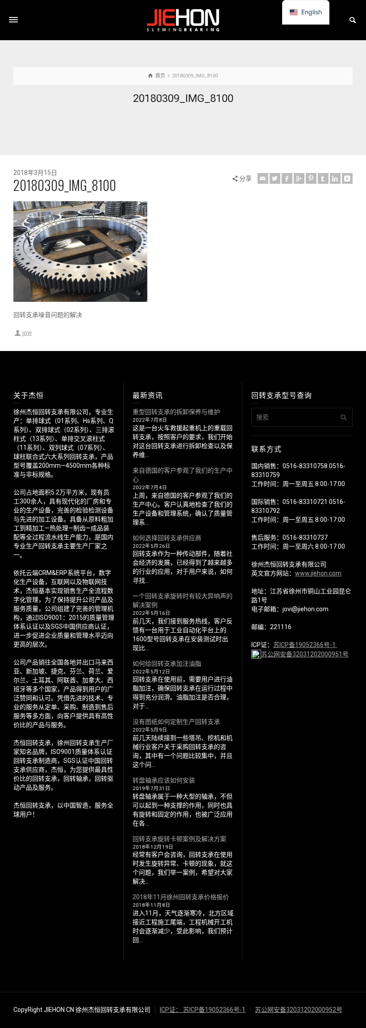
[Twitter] (275, 178)
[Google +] (299, 178)
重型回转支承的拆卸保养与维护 (176, 411)
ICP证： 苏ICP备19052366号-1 (202, 1009)
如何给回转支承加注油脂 (167, 663)
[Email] (263, 178)
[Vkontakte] (347, 178)
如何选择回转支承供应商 (167, 537)
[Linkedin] (335, 178)
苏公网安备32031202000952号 (298, 1009)
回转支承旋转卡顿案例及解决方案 (179, 838)
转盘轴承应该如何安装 (164, 780)
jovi (27, 332)
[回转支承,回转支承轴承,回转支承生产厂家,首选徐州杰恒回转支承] (183, 19)
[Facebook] (287, 178)
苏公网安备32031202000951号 (305, 654)
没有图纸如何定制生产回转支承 (176, 721)
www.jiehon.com (318, 573)
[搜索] (353, 20)
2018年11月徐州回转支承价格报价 (181, 897)
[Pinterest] (311, 178)
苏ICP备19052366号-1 (305, 644)
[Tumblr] (323, 178)
